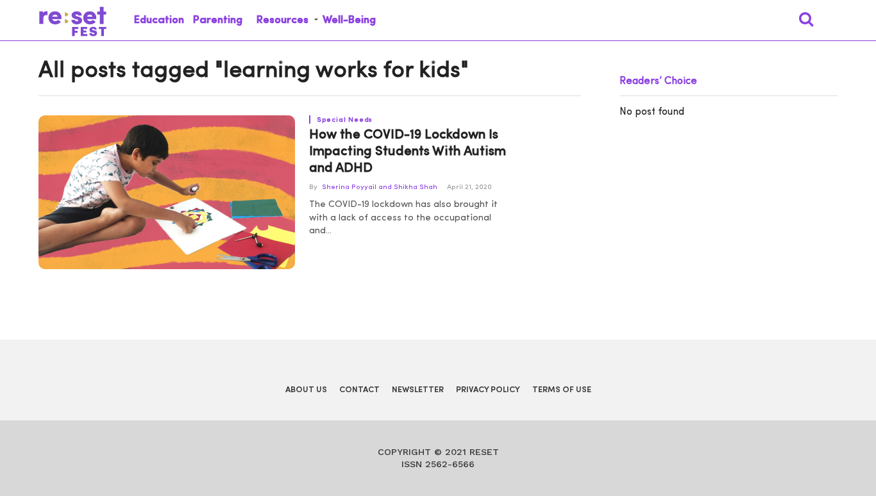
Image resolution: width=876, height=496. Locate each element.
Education (159, 20)
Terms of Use (561, 390)
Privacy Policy (488, 390)
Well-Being (349, 20)
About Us (306, 390)
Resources (282, 20)
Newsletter (418, 390)
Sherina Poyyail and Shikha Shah (379, 187)
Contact (359, 390)
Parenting (217, 20)
